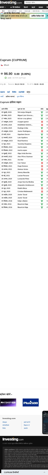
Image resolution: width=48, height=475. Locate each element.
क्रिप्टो (26, 7)
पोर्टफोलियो (6, 425)
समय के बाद (36, 11)
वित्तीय (14, 92)
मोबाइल (5, 422)
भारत (20, 11)
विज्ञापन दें (26, 425)
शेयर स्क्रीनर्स (12, 11)
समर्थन (26, 428)
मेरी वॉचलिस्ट (16, 7)
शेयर (3, 11)
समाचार (41, 7)
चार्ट (8, 92)
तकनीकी (21, 92)
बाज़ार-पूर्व (27, 11)
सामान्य (2, 92)
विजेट (4, 428)
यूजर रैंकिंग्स (20, 96)
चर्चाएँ (1, 96)
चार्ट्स (33, 7)
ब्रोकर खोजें (5, 394)
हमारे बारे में (27, 422)
